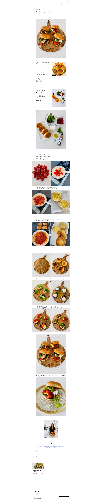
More (65, 3)
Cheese (46, 3)
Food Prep (40, 3)
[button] (68, 3)
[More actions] (65, 9)
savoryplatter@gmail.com (37, 493)
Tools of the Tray (61, 3)
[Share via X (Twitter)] (38, 454)
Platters (36, 3)
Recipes (37, 451)
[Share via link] (42, 454)
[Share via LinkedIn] (40, 454)
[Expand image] (41, 173)
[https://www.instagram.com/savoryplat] (35, 491)
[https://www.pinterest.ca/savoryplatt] (36, 491)
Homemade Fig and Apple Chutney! (37, 471)
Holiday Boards (51, 3)
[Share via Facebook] (36, 454)
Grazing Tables (56, 3)
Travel (43, 3)
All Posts (33, 3)
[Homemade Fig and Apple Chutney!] (38, 466)
